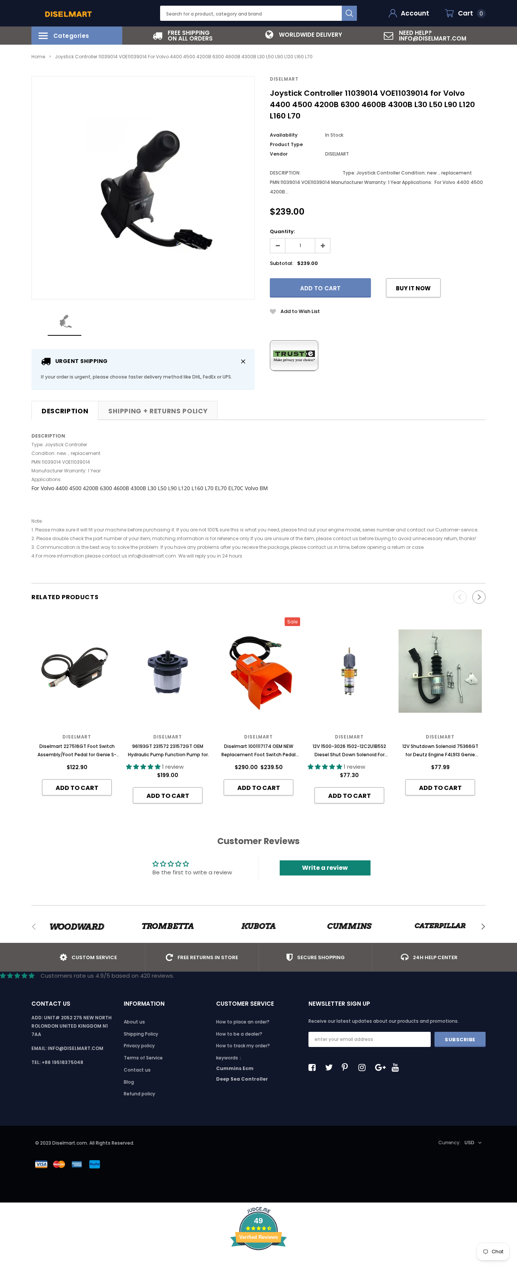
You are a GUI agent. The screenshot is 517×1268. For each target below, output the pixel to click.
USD (469, 1142)
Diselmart (349, 737)
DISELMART (284, 79)
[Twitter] (330, 1067)
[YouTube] (397, 1067)
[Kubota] (258, 926)
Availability (283, 135)
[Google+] (380, 1067)
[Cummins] (349, 926)
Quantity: (282, 231)
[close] (243, 361)
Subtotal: (281, 263)
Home (38, 56)
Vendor (279, 154)
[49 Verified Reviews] (258, 1264)
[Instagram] (364, 1067)
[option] (182, 35)
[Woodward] (76, 926)
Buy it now (413, 288)
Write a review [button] (325, 867)
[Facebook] (314, 1067)
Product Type (286, 144)
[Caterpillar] (440, 926)
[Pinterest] (347, 1067)
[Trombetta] (167, 926)
